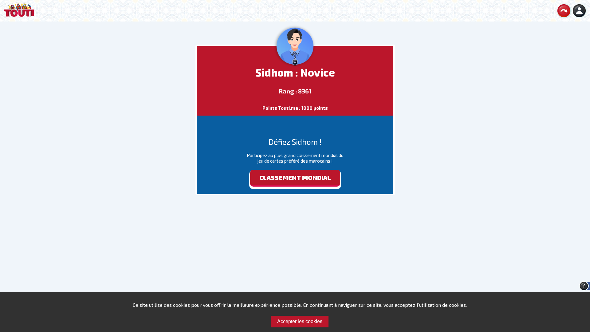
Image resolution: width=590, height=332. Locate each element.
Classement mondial (295, 177)
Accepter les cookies (299, 321)
